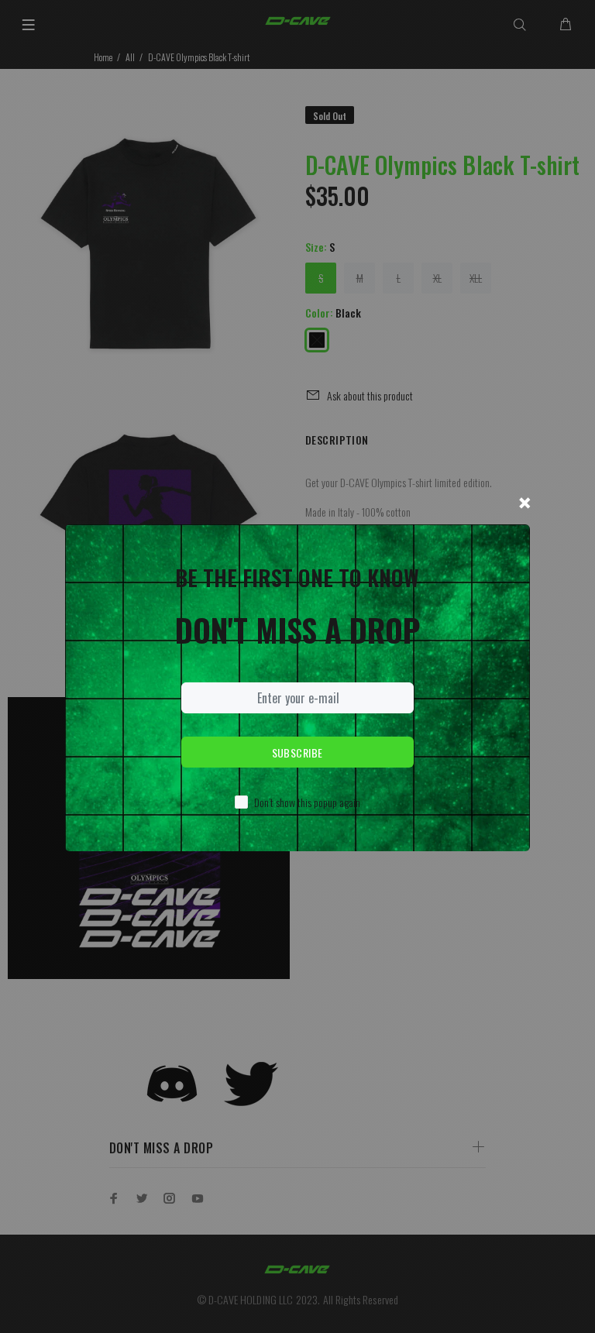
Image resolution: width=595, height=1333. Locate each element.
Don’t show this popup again (307, 802)
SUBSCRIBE (297, 752)
